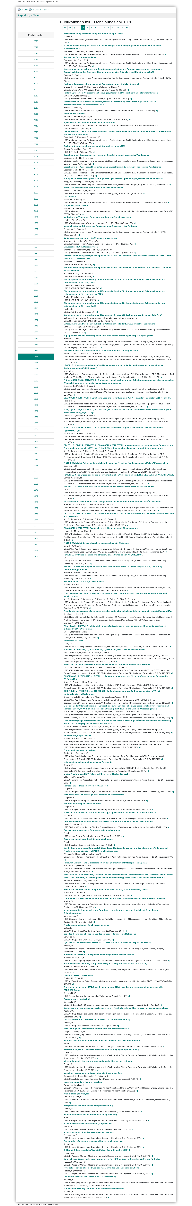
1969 (36, 399)
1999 (36, 217)
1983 (36, 314)
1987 (36, 290)
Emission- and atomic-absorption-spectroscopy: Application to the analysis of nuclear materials (110, 812)
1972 (36, 381)
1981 (36, 326)
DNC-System (70, 196)
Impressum (42, 1)
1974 (36, 368)
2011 (36, 144)
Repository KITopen (29, 15)
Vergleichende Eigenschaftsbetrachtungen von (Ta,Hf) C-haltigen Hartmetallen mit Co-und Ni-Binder (112, 1159)
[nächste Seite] (122, 27)
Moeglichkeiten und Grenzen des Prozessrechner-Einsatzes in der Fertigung (100, 226)
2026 (36, 53)
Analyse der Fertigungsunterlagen (80, 57)
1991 (36, 265)
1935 (36, 520)
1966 (36, 417)
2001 (36, 205)
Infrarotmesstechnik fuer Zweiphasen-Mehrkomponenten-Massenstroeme (99, 954)
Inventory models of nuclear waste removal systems (89, 1132)
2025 (36, 59)
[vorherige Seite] (75, 27)
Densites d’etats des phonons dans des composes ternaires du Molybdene (100, 934)
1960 (36, 453)
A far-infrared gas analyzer (76, 1094)
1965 (36, 423)
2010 (36, 150)
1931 (36, 538)
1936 (36, 514)
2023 (36, 71)
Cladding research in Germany (78, 975)
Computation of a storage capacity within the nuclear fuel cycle (94, 1141)
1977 (36, 350)
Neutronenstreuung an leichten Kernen (82, 803)
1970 (36, 393)
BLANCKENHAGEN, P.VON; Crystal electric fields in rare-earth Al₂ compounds (101, 528)
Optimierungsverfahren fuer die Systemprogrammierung (90, 238)
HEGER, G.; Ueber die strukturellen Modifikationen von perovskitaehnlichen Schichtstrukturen (109, 487)
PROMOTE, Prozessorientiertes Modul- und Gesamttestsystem (93, 187)
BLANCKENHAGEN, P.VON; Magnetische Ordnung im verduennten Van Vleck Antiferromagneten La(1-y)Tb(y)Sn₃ (117, 398)
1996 (36, 235)
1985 (36, 302)
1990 (36, 271)
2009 (36, 156)
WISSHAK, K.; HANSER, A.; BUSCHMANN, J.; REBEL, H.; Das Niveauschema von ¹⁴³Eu (104, 649)
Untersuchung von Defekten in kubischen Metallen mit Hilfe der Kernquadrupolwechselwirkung (109, 324)
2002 (36, 199)
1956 (36, 478)
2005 (36, 181)
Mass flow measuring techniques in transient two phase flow (93, 1073)
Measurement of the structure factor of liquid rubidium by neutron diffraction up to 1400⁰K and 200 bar (113, 501)
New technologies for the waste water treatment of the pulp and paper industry (101, 1049)
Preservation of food (73, 641)
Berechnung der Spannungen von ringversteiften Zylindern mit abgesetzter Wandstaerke (106, 155)
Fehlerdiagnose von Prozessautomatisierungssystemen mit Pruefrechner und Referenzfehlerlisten (111, 93)
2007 (36, 168)
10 (117, 28)
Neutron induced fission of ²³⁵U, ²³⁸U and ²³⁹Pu (86, 786)
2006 (36, 174)
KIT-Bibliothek (29, 1)
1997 (36, 229)
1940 (36, 496)
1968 (36, 405)
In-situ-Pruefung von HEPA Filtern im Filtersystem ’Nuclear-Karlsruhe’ (97, 774)
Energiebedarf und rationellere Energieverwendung (88, 1105)
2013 (36, 132)
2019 (36, 96)
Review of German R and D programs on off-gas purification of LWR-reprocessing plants (106, 863)
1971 (36, 387)
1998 (36, 223)
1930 (36, 544)
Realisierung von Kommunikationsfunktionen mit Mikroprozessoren (96, 1028)
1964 (36, 429)
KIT (19, 1)
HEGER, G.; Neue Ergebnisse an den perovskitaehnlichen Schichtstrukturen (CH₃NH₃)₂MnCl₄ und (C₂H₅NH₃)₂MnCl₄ (119, 475)
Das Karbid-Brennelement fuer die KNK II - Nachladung (90, 1177)
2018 (36, 102)
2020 (36, 90)
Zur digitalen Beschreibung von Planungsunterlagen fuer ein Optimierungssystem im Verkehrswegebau (113, 179)
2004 (36, 187)
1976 (36, 356)
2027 (36, 47)
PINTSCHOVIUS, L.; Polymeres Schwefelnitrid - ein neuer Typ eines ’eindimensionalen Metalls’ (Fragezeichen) (116, 463)
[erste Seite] (70, 27)
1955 (36, 484)
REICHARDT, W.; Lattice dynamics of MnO (84, 581)
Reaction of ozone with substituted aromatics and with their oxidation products (102, 1040)
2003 (36, 193)
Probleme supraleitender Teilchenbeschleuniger (87, 925)
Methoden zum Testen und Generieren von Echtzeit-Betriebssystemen (97, 217)
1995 (36, 241)
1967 (36, 411)
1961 (36, 447)
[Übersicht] (65, 27)
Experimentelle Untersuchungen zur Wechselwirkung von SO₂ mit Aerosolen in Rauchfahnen (108, 821)
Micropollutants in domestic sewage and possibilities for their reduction (98, 1061)
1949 (36, 490)
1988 (36, 284)
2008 (36, 162)
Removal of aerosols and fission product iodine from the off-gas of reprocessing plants (106, 889)
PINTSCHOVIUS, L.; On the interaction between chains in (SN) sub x (96, 543)
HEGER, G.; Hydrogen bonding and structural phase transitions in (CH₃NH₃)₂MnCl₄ (103, 555)
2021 (36, 83)
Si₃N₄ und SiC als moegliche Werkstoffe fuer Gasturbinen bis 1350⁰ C (97, 1150)
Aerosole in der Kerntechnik (77, 999)
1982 (36, 320)
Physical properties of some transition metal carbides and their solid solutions (101, 1168)
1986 (36, 296)
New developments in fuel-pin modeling (83, 1082)
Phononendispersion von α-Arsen (80, 750)
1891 (36, 556)
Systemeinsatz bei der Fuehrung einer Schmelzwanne (89, 122)
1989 (36, 278)
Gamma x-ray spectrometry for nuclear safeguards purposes (92, 830)
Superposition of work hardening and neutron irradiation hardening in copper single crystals (108, 335)
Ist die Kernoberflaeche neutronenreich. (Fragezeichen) (90, 1114)
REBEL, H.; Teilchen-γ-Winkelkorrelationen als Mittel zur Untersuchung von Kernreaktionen (107, 664)
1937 (36, 508)
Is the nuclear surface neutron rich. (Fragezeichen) (88, 1123)
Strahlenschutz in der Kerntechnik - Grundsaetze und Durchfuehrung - (97, 1020)
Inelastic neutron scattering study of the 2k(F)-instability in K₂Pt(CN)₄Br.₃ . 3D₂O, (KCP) (105, 963)
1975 (36, 362)
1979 (36, 338)
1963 (36, 435)
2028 (36, 41)
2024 (36, 65)
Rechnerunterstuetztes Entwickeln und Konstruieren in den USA (94, 146)
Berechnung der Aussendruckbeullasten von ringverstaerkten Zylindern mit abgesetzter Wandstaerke (112, 167)
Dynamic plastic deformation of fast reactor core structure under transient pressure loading (108, 943)
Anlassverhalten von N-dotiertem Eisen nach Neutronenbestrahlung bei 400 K (101, 350)
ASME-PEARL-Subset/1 (75, 113)
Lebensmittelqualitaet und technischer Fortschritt (88, 762)
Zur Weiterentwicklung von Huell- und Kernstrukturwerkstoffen (94, 1188)
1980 (36, 332)
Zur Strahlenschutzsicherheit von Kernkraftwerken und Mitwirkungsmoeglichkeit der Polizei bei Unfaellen (114, 898)
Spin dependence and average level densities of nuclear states (94, 795)
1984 (36, 308)
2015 (36, 120)
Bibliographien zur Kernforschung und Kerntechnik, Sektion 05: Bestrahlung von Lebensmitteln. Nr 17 (113, 315)
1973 (36, 375)
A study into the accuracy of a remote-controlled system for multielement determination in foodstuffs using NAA (118, 611)
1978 (36, 344)
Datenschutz (53, 1)
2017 (36, 108)
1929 (36, 550)
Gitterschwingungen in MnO (77, 735)
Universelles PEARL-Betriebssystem (81, 247)
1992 (36, 259)
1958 (36, 466)
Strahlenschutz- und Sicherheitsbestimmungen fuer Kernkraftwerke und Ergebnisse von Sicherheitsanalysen (116, 1008)
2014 (36, 126)
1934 (36, 526)
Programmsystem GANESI (76, 205)
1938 (36, 502)
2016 (36, 114)
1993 (36, 253)
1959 (36, 459)
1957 (36, 472)
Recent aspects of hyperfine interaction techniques (88, 839)
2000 (36, 211)
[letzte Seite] (126, 27)
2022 (36, 77)
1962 (36, 441)
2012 (36, 138)
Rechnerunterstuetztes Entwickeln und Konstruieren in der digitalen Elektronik (101, 84)
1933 (36, 532)
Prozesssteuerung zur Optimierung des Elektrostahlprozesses (93, 33)
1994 (36, 247)
